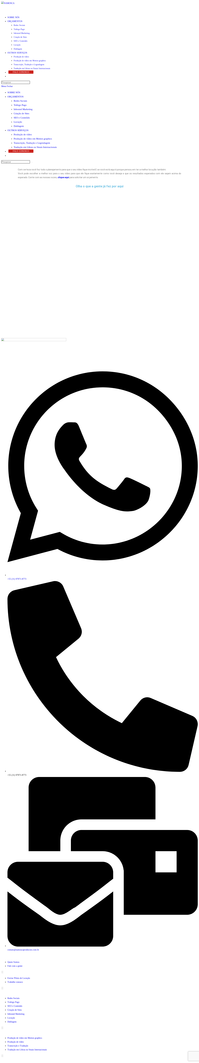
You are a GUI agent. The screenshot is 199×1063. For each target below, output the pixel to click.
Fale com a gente (14, 966)
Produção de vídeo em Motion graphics (33, 138)
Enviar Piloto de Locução (18, 978)
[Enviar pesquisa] (32, 162)
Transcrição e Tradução (17, 1046)
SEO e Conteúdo (22, 117)
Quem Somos (13, 962)
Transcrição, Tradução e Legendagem (32, 143)
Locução (18, 122)
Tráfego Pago (20, 105)
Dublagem (19, 126)
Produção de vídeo (23, 134)
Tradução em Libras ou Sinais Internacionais (35, 147)
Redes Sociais (20, 101)
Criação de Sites (21, 113)
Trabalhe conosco (15, 982)
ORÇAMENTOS (15, 96)
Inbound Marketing (23, 109)
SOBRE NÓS (13, 92)
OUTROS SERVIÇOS (17, 130)
